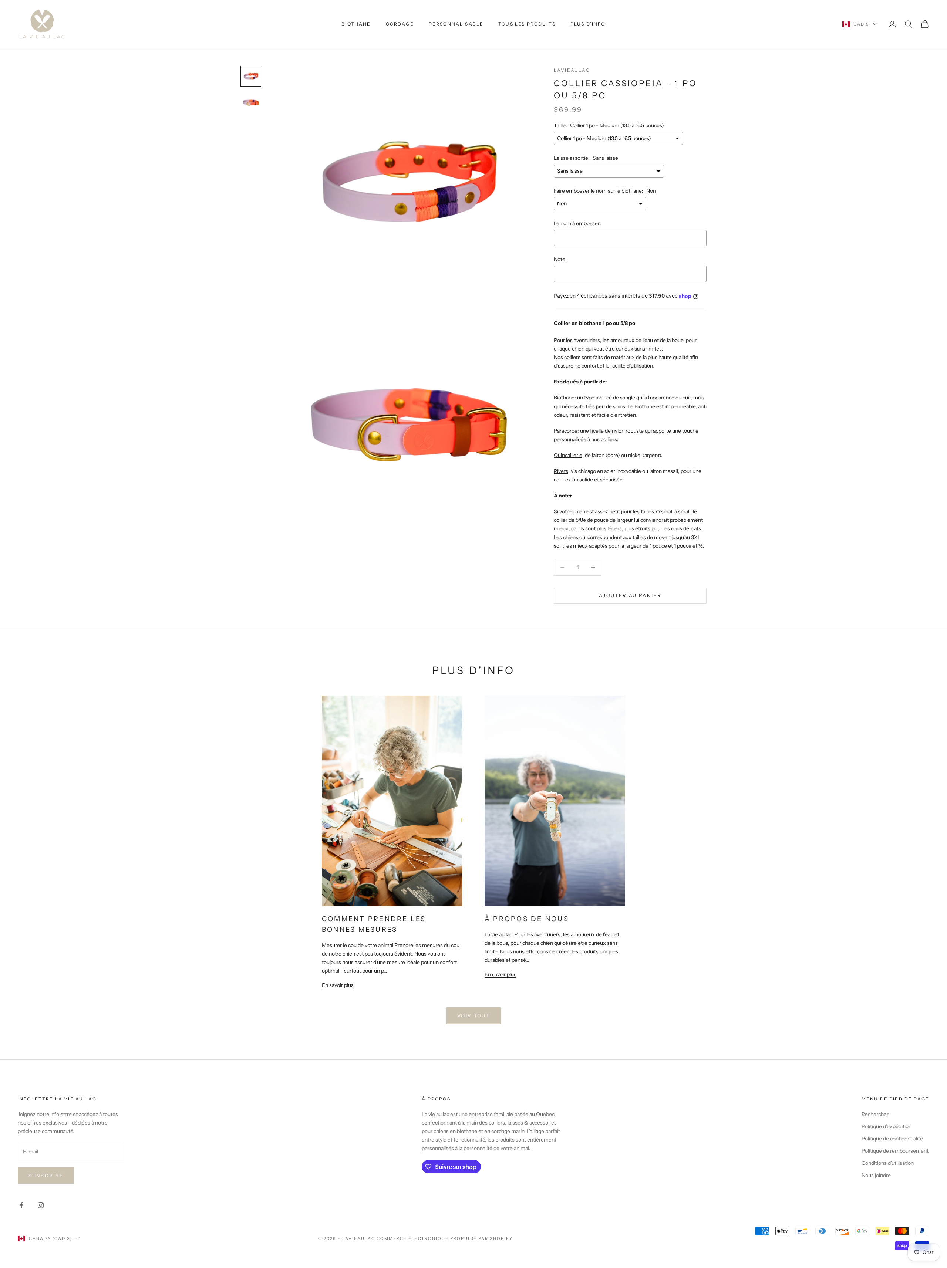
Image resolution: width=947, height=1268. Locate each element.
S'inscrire (45, 1176)
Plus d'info (588, 24)
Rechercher (875, 1114)
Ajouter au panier (630, 595)
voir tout (473, 1015)
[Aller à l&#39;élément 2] (250, 102)
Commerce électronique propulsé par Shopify (445, 1238)
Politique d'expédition (886, 1126)
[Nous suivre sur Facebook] (21, 1205)
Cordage (400, 24)
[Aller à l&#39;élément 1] (250, 76)
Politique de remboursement (895, 1150)
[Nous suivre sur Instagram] (40, 1205)
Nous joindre (876, 1175)
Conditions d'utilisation (888, 1163)
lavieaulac (572, 70)
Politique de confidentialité (892, 1138)
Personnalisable (456, 24)
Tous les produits (527, 24)
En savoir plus (338, 985)
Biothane (356, 24)
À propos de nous (527, 919)
